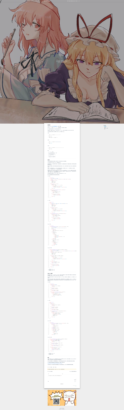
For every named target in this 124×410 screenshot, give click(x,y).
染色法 (105, 127)
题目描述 (105, 126)
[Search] (78, 1)
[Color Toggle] (79, 1)
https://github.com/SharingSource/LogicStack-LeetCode (55, 363)
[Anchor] (52, 273)
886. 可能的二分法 (55, 126)
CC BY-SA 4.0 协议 (58, 369)
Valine (75, 385)
